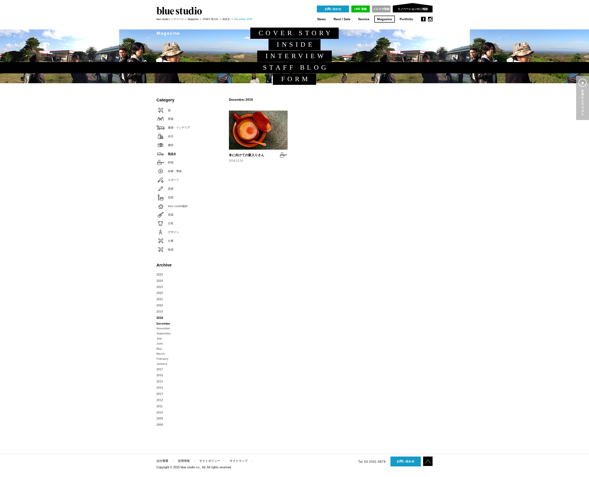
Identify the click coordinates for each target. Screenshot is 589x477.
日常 (170, 223)
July (159, 338)
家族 (170, 118)
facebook (423, 19)
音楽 (170, 214)
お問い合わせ (333, 9)
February (162, 358)
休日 (170, 136)
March (160, 353)
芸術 (170, 197)
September (163, 333)
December (163, 323)
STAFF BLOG (210, 19)
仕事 (170, 241)
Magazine (384, 19)
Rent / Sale (342, 19)
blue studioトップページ (170, 19)
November (163, 328)
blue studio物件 (178, 206)
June (159, 343)
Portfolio (406, 19)
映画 (170, 249)
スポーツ (173, 180)
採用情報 (184, 461)
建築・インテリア (179, 127)
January (161, 364)
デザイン (173, 232)
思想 (170, 188)
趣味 (170, 145)
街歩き (226, 19)
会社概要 (162, 461)
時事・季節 (175, 171)
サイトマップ (239, 461)
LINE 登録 (360, 9)
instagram (430, 19)
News (321, 19)
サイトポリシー (209, 461)
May (159, 348)
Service (364, 19)
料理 (170, 162)
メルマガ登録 (381, 9)
